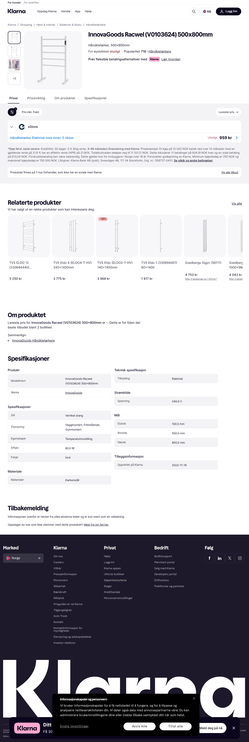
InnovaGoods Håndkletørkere (33, 340)
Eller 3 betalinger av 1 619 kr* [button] (201, 278)
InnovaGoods (73, 393)
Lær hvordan (170, 59)
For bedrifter (31, 2)
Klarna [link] (12, 24)
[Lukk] (194, 698)
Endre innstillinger (74, 726)
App (77, 11)
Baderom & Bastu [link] (71, 24)
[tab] (13, 98)
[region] (125, 715)
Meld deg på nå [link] (211, 728)
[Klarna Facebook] (209, 558)
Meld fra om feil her (96, 524)
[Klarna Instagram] (240, 558)
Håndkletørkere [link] (96, 24)
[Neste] (236, 248)
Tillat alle (175, 726)
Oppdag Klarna (47, 11)
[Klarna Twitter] (229, 558)
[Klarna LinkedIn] (219, 558)
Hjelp (88, 11)
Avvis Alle (139, 726)
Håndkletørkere (159, 51)
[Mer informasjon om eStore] (12, 127)
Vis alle (237, 203)
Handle (65, 11)
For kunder (14, 2)
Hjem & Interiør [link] (45, 24)
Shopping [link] (26, 24)
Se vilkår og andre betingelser (193, 160)
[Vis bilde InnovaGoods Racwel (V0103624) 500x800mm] (14, 37)
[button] (207, 11)
